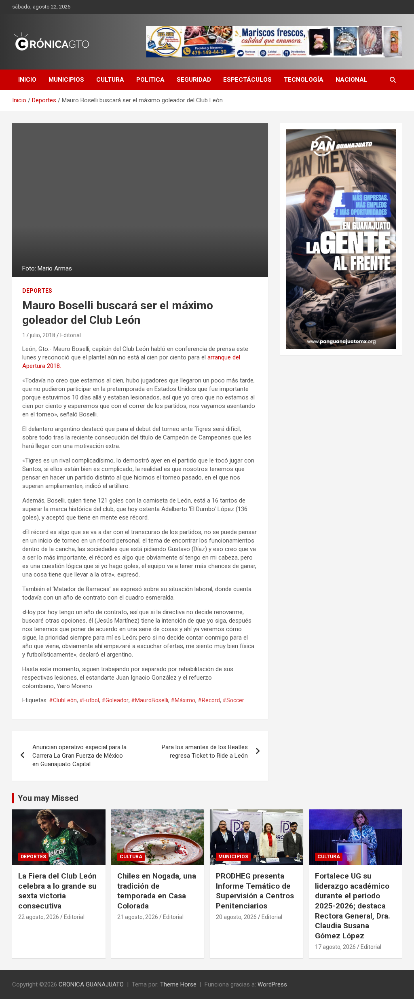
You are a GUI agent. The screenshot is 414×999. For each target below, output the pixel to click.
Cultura (110, 79)
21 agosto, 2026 (137, 917)
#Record (209, 700)
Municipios (66, 79)
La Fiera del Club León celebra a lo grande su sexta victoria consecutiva (57, 890)
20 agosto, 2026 (236, 917)
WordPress (272, 984)
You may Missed (48, 798)
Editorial (70, 335)
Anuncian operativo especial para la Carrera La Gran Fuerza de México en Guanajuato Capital (79, 755)
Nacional (352, 79)
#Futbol (89, 700)
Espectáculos (247, 79)
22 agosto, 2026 (38, 917)
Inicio (27, 79)
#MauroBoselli (149, 700)
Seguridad (194, 79)
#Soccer (233, 700)
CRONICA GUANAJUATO (91, 984)
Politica (150, 79)
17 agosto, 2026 (335, 947)
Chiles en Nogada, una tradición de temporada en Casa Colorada (156, 890)
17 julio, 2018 (38, 335)
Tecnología (303, 79)
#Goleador (115, 700)
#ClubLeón (63, 700)
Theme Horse (178, 984)
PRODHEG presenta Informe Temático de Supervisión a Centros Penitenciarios (255, 890)
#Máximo (183, 700)
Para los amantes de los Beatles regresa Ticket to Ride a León (205, 751)
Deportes (37, 290)
